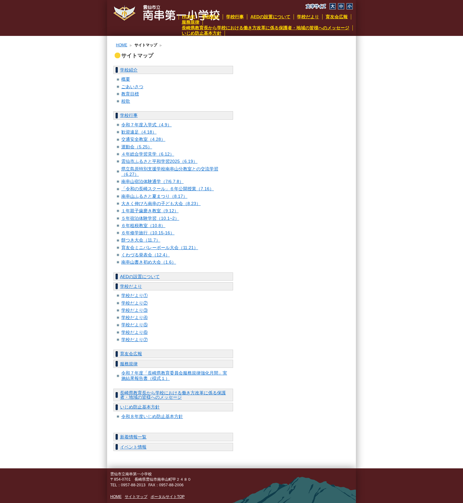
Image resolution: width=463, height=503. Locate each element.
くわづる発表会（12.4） (145, 254)
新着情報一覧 (133, 436)
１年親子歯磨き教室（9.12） (150, 210)
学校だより (308, 16)
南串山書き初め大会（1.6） (148, 262)
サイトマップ (136, 497)
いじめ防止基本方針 (201, 33)
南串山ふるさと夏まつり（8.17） (154, 196)
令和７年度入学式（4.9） (146, 124)
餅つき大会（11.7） (140, 240)
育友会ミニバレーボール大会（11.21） (159, 247)
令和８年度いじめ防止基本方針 (152, 416)
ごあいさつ (132, 86)
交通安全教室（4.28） (143, 139)
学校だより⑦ (134, 339)
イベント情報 (133, 446)
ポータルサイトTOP (168, 497)
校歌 (125, 101)
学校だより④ (134, 317)
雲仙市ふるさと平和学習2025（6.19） (159, 161)
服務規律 (190, 22)
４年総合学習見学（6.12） (147, 154)
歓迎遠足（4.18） (139, 131)
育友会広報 (337, 16)
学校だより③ (134, 310)
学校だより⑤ (134, 324)
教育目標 (130, 93)
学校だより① (134, 295)
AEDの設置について (270, 16)
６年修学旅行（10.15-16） (147, 232)
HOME (188, 16)
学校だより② (134, 303)
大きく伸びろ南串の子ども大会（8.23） (161, 203)
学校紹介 (211, 16)
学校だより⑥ (134, 332)
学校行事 (235, 16)
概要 (125, 79)
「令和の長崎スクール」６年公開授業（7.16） (167, 188)
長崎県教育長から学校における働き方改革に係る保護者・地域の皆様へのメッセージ (265, 27)
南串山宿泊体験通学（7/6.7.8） (152, 181)
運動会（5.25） (136, 146)
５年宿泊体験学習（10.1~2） (150, 218)
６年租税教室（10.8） (143, 225)
